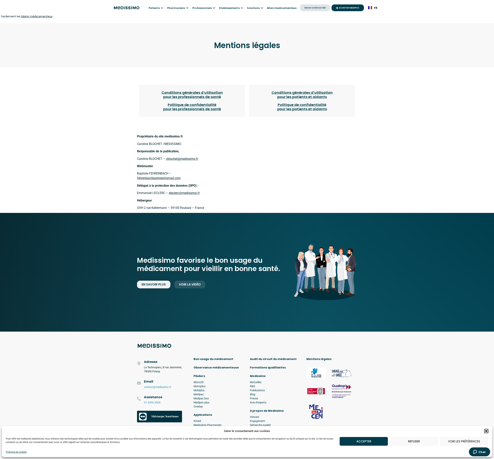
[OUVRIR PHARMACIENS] (187, 8)
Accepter (363, 441)
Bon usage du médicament (213, 359)
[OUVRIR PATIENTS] (162, 8)
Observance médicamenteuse (216, 367)
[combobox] (372, 8)
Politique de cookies (16, 452)
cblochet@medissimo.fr (182, 159)
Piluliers (199, 376)
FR (375, 8)
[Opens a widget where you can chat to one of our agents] (479, 452)
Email (148, 381)
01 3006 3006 (152, 402)
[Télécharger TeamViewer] (159, 421)
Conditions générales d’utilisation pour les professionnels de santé (192, 94)
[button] (486, 431)
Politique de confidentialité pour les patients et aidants (302, 106)
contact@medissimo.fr (157, 387)
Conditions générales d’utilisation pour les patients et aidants (302, 94)
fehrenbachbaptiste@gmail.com (159, 178)
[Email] (139, 383)
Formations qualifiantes (268, 367)
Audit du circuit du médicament (273, 359)
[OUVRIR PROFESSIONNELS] (214, 8)
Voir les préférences (464, 441)
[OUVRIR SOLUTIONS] (262, 8)
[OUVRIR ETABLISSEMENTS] (242, 8)
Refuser (414, 441)
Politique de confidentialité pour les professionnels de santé (192, 106)
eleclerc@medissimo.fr (184, 193)
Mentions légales (319, 359)
